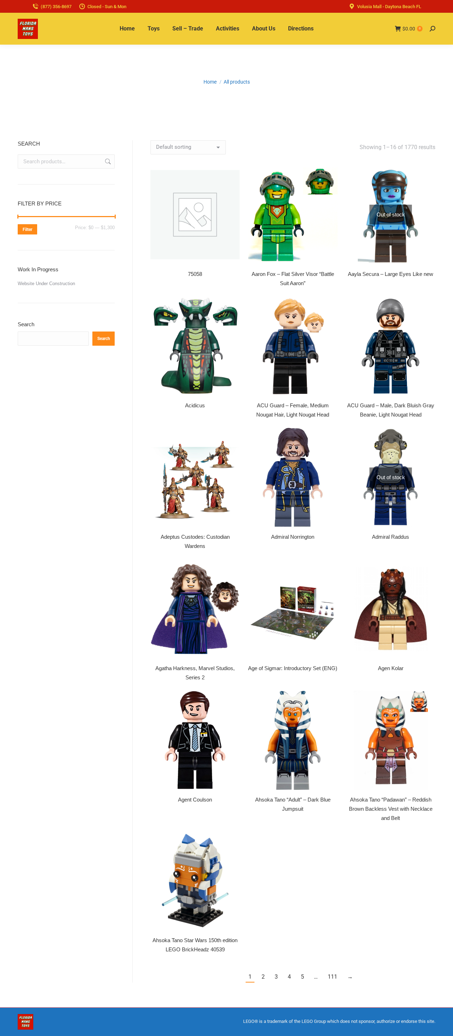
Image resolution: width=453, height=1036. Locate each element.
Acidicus (195, 405)
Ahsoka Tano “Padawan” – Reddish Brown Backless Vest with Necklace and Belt (390, 809)
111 (332, 976)
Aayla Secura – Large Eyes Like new (390, 274)
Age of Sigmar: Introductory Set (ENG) (292, 668)
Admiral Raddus (390, 537)
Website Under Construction (46, 283)
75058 (195, 274)
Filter (27, 229)
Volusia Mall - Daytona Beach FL (389, 6)
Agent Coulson (195, 800)
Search (107, 161)
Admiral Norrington (292, 537)
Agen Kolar (390, 668)
